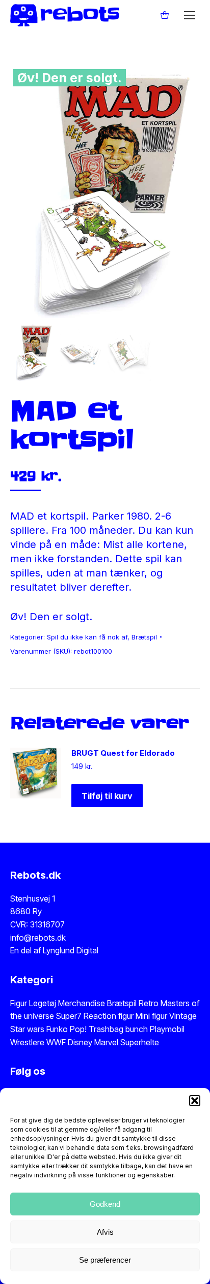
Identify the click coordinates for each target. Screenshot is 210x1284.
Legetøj (42, 1003)
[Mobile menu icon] (189, 15)
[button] (195, 1101)
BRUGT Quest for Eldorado (123, 753)
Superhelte (138, 1042)
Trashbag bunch (119, 1029)
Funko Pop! (67, 1029)
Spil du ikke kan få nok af (87, 637)
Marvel (105, 1042)
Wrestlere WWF (38, 1042)
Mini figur (152, 1016)
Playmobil (167, 1029)
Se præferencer (105, 1260)
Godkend (105, 1204)
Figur (18, 1003)
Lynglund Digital (70, 950)
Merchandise (81, 1003)
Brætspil (144, 637)
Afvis (105, 1232)
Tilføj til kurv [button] (107, 796)
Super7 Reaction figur (95, 1016)
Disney (80, 1042)
